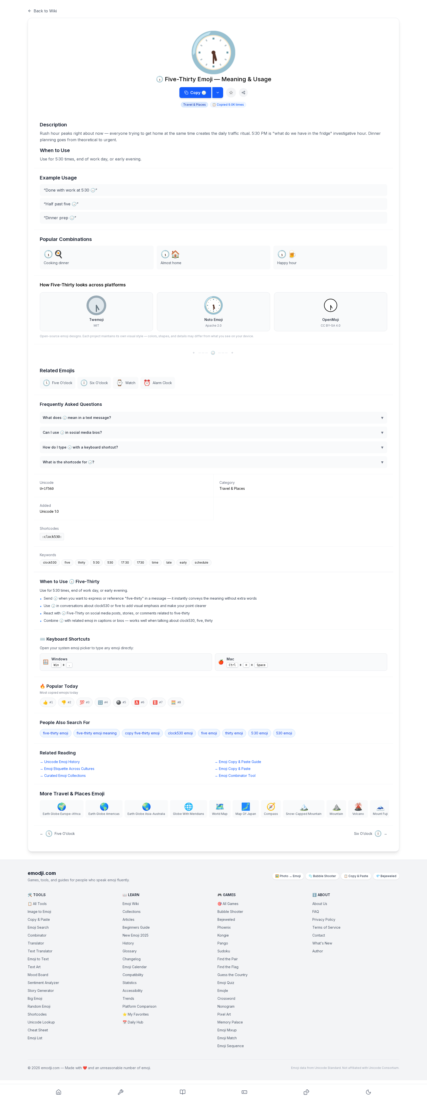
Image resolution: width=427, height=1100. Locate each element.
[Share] (243, 92)
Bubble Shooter (230, 911)
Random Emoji (39, 1006)
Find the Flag (227, 967)
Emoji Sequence (230, 1046)
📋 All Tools (37, 904)
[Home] (59, 1092)
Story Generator (41, 990)
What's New (322, 943)
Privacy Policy (323, 919)
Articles (128, 919)
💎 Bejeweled (386, 876)
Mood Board (38, 975)
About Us (319, 904)
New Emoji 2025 (136, 935)
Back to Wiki (45, 10)
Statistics (130, 983)
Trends (128, 998)
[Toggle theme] (368, 1092)
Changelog (132, 959)
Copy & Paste (39, 919)
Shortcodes (37, 1014)
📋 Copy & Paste (356, 876)
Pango (222, 943)
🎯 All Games (227, 904)
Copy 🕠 (198, 92)
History (128, 943)
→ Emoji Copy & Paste (232, 768)
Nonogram (226, 1006)
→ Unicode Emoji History (60, 762)
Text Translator (40, 951)
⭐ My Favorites (136, 1014)
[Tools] (121, 1092)
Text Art (34, 967)
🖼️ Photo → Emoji (288, 876)
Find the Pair (227, 959)
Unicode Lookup (41, 1022)
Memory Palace (230, 1022)
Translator (36, 943)
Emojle (222, 990)
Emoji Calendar (135, 967)
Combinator (37, 935)
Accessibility (133, 990)
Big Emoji (35, 998)
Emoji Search (38, 927)
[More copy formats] (217, 92)
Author (317, 951)
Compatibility (133, 975)
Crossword (226, 998)
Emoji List (35, 1038)
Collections (132, 911)
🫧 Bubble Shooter (322, 876)
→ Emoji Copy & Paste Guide (237, 762)
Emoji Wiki (131, 904)
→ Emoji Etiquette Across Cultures (67, 768)
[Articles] (182, 1092)
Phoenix (224, 927)
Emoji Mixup (227, 1030)
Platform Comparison (139, 1006)
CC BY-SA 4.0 (331, 325)
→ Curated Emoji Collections (63, 775)
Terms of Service (326, 927)
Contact (318, 935)
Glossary (130, 951)
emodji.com (42, 873)
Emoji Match (227, 1038)
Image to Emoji (39, 911)
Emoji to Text (38, 959)
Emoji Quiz (225, 983)
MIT (96, 325)
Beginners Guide (136, 927)
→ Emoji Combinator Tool (235, 775)
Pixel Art (224, 1014)
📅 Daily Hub (133, 1022)
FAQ (315, 911)
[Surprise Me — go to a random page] (307, 1092)
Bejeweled (226, 919)
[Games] (245, 1092)
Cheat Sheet (38, 1030)
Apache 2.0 (213, 325)
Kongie (223, 935)
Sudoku (223, 951)
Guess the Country (232, 975)
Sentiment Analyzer (43, 983)
